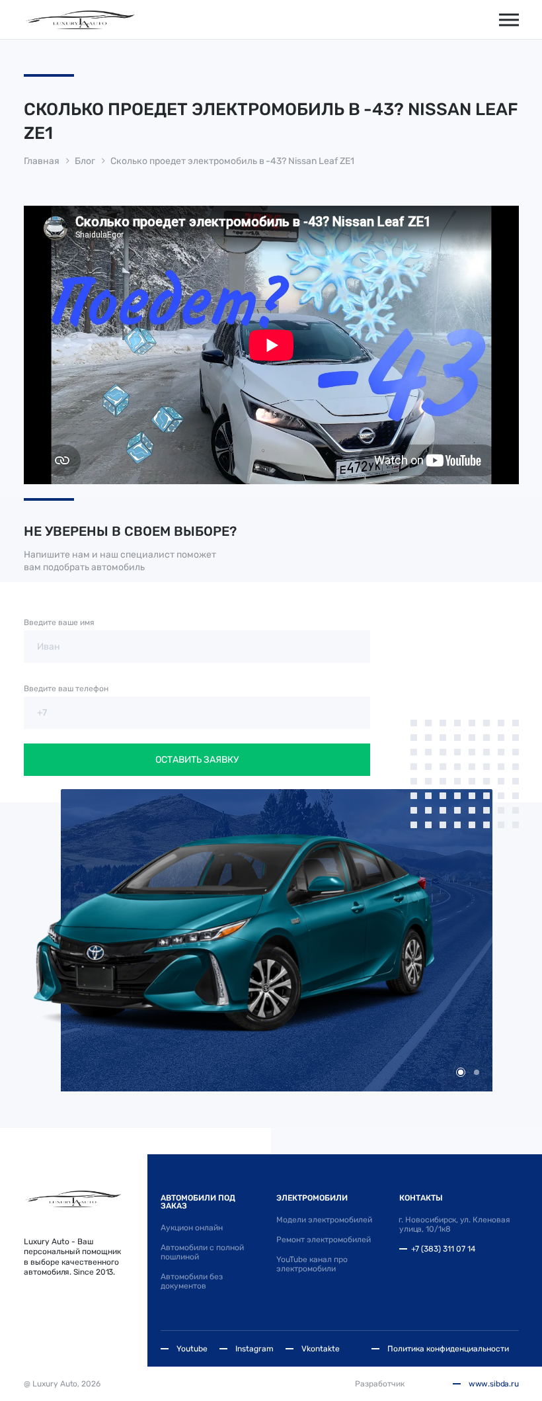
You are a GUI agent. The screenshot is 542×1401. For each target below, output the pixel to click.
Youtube (192, 1348)
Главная (41, 161)
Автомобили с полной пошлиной (202, 1252)
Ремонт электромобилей (323, 1239)
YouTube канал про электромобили (312, 1264)
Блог (85, 161)
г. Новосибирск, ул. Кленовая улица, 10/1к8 (454, 1224)
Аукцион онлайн (192, 1227)
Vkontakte (320, 1348)
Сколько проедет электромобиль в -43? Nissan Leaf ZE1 (232, 161)
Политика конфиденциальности (448, 1348)
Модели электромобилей (324, 1219)
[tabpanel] (271, 940)
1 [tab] (460, 1072)
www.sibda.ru (494, 1383)
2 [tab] (476, 1072)
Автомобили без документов (192, 1281)
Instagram (254, 1348)
